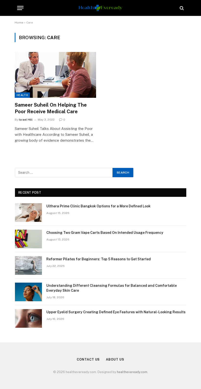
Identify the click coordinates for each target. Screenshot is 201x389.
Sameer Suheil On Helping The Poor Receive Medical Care (51, 108)
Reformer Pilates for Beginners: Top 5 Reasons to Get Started (98, 259)
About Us (115, 359)
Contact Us (88, 359)
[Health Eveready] (100, 8)
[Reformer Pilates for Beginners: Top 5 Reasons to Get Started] (28, 265)
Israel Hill (26, 119)
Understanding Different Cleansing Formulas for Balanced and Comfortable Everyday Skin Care (111, 288)
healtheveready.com (132, 372)
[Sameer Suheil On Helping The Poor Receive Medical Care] (55, 75)
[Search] (181, 7)
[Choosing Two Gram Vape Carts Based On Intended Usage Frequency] (28, 239)
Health (22, 95)
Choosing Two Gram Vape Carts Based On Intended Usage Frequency (104, 233)
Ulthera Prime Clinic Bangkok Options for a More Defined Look (98, 206)
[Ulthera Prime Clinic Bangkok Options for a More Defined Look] (28, 212)
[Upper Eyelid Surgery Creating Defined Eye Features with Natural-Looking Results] (28, 318)
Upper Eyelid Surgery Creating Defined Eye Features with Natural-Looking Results (116, 312)
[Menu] (20, 7)
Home (19, 22)
